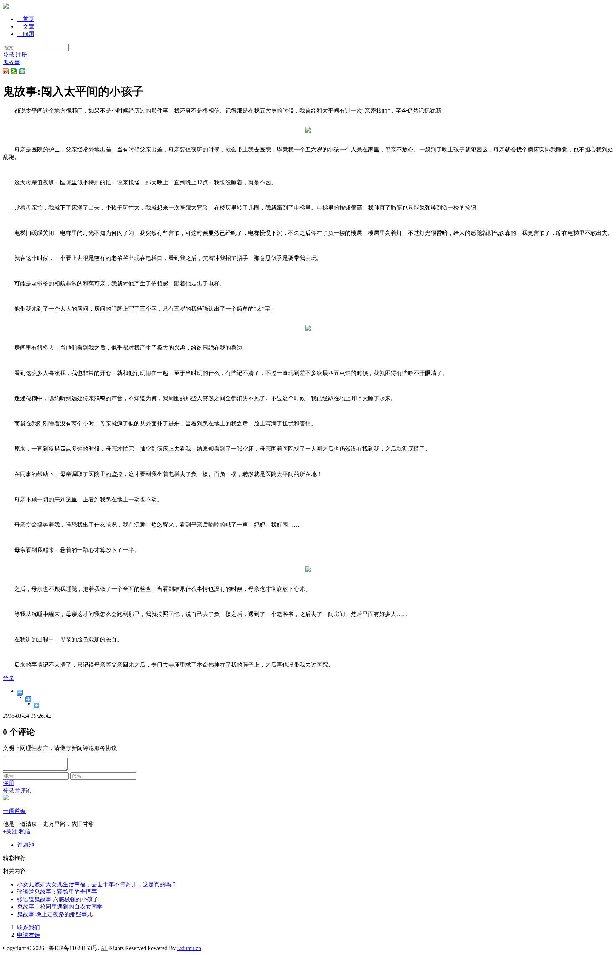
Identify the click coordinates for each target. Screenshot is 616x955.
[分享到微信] (14, 71)
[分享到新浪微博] (6, 71)
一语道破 (14, 811)
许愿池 (25, 845)
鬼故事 (11, 62)
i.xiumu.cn (189, 948)
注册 (21, 55)
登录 (8, 55)
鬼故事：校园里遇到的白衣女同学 (60, 907)
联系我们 (28, 927)
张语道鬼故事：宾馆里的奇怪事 (57, 892)
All (104, 948)
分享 (8, 678)
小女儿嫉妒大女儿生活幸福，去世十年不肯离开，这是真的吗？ (97, 884)
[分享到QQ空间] (22, 71)
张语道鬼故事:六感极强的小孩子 (57, 899)
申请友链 (28, 935)
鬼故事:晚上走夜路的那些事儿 (55, 914)
